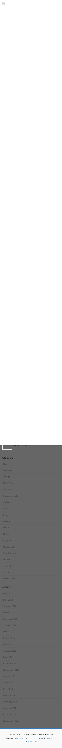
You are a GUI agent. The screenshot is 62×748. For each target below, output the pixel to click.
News (6, 534)
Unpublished (9, 578)
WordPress (20, 738)
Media (6, 527)
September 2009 (11, 721)
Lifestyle (7, 515)
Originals (7, 540)
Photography (9, 547)
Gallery (6, 502)
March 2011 (9, 657)
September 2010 (11, 670)
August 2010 (9, 676)
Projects (7, 559)
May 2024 (8, 593)
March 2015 (9, 638)
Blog (5, 464)
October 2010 (9, 663)
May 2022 (8, 600)
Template (7, 566)
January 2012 (9, 651)
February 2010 (10, 701)
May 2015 (8, 631)
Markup (7, 521)
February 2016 (10, 619)
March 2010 (9, 695)
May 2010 (8, 689)
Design (6, 476)
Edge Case (8, 483)
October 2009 (9, 714)
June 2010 (8, 682)
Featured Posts (10, 496)
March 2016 (9, 612)
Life (5, 508)
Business (7, 470)
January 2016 (9, 625)
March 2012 (9, 644)
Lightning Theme (36, 738)
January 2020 (9, 606)
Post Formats (9, 553)
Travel (6, 572)
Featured (7, 489)
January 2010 (9, 708)
